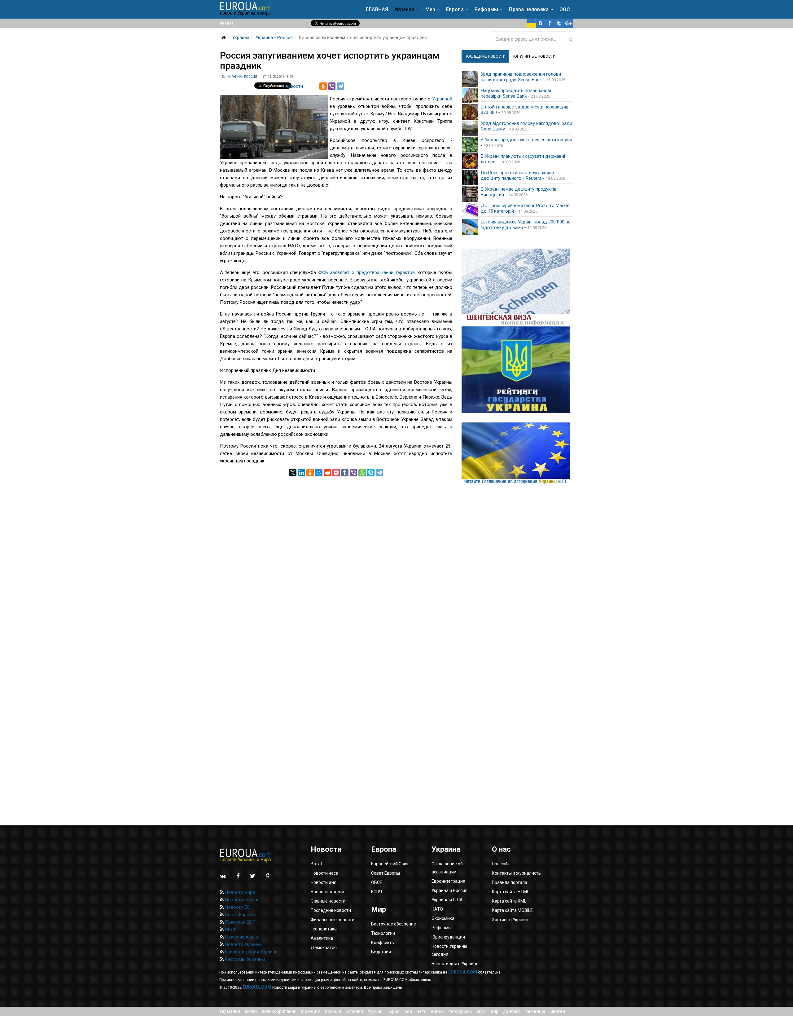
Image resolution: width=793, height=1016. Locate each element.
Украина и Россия (449, 890)
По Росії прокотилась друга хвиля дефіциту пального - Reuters (517, 175)
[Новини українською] (531, 23)
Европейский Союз (390, 863)
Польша (333, 1011)
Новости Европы (242, 900)
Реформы (486, 9)
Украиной (442, 99)
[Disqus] (336, 553)
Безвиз (227, 23)
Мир (430, 9)
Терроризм (460, 1011)
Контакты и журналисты (516, 873)
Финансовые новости (332, 919)
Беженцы (535, 1011)
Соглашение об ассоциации (447, 867)
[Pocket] (336, 472)
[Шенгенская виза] (517, 287)
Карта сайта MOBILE (512, 910)
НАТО (422, 1011)
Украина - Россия (274, 37)
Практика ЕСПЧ (241, 922)
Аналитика (322, 938)
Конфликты (383, 942)
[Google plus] (568, 23)
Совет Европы (239, 914)
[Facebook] (549, 23)
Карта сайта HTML (510, 891)
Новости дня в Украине (455, 963)
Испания (354, 1011)
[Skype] (371, 472)
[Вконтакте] (540, 23)
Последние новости (331, 910)
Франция (310, 1011)
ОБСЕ (230, 929)
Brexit (316, 863)
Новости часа (324, 873)
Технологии (383, 933)
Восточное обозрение (393, 923)
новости (294, 86)
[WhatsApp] (362, 472)
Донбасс (511, 1011)
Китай (251, 1011)
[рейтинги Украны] (517, 369)
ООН (408, 1011)
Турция (375, 1011)
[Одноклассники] (323, 86)
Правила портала (509, 882)
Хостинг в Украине (511, 919)
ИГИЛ (481, 1011)
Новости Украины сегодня (449, 950)
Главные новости (328, 901)
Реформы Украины (244, 959)
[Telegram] (340, 86)
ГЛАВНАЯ (377, 9)
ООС (564, 9)
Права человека (529, 9)
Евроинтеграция (448, 881)
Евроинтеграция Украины (251, 952)
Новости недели (327, 891)
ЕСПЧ (376, 891)
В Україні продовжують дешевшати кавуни (526, 140)
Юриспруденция (448, 936)
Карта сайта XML (509, 901)
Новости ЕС (237, 907)
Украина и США (447, 899)
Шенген (557, 1011)
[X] (292, 472)
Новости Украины (243, 944)
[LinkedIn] (301, 472)
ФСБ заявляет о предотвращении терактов (366, 272)
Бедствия (381, 951)
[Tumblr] (344, 472)
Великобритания (279, 1011)
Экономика (443, 918)
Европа (455, 9)
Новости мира (239, 892)
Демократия (324, 947)
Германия (230, 1011)
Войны (438, 1011)
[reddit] (327, 472)
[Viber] (331, 86)
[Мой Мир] (318, 472)
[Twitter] (559, 23)
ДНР (495, 1011)
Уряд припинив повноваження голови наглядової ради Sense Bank (521, 76)
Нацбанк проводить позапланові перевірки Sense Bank (516, 93)
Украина (404, 9)
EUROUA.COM (462, 972)
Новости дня (323, 882)
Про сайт (501, 863)
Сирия (394, 1011)
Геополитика (324, 928)
